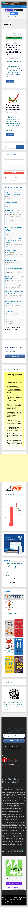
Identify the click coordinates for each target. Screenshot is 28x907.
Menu (23, 6)
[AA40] (14, 3)
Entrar (14, 172)
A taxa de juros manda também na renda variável (14, 107)
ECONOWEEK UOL (8, 765)
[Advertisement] (14, 468)
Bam (12, 903)
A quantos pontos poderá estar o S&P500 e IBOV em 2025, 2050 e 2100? (14, 49)
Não (7, 575)
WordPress (5, 903)
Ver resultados (14, 582)
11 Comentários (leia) (12, 58)
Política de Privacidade (12, 747)
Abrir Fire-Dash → (14, 180)
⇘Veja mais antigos (10, 327)
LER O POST (10, 81)
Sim (7, 572)
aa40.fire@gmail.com (8, 901)
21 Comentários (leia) (12, 114)
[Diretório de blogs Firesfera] (14, 596)
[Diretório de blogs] (9, 605)
